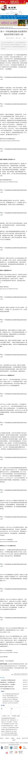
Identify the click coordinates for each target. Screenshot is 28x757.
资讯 (5, 16)
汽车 (11, 16)
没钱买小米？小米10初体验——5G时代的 (9, 721)
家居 (25, 16)
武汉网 (6, 27)
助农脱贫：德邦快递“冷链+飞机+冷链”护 (9, 731)
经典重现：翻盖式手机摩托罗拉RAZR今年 (9, 729)
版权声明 (23, 738)
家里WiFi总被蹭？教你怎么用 (6, 686)
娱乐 (15, 16)
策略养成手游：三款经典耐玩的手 (7, 682)
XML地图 (18, 738)
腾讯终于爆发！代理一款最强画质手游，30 (9, 720)
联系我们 (7, 738)
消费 (12, 18)
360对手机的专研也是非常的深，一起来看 (9, 725)
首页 (1, 16)
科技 (18, 16)
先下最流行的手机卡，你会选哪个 (7, 684)
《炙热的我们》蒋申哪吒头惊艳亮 (7, 680)
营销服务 (13, 738)
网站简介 (2, 738)
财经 (8, 16)
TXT (15, 740)
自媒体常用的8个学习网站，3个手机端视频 (11, 701)
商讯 (9, 18)
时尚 (22, 16)
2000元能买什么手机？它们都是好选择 (10, 699)
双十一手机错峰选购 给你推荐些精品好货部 (11, 693)
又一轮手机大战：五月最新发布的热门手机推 (9, 727)
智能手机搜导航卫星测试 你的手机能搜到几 (9, 735)
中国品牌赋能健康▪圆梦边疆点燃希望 (8, 718)
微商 (16, 18)
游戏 (5, 18)
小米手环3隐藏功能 (9, 660)
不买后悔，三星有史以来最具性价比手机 (10, 697)
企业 (2, 18)
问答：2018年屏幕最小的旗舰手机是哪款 (9, 733)
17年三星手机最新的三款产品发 (7, 688)
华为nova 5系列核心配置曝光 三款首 (10, 695)
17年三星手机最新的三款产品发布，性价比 (9, 723)
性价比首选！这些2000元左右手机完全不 (10, 702)
